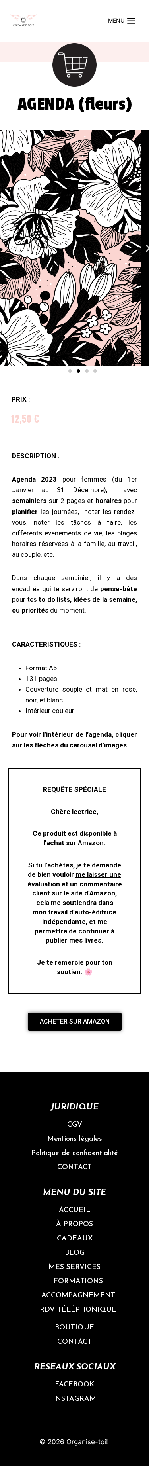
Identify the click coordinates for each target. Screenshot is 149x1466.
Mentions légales (74, 1139)
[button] (70, 371)
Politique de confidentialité (74, 1153)
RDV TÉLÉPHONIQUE (78, 1310)
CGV (74, 1124)
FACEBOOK (74, 1384)
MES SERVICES (74, 1267)
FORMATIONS (78, 1281)
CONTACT (74, 1167)
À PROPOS (74, 1224)
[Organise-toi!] (23, 21)
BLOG (75, 1253)
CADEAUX (75, 1238)
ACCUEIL (74, 1210)
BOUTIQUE (74, 1327)
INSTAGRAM (74, 1399)
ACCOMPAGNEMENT (78, 1295)
